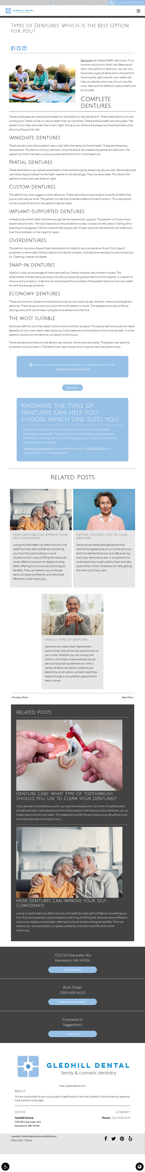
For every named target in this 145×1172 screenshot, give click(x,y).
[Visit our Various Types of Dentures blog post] (72, 614)
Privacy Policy (17, 1140)
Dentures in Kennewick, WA (73, 369)
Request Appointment (72, 1001)
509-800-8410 (94, 448)
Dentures (86, 60)
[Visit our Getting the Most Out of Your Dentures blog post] (104, 509)
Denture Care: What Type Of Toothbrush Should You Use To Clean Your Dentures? (66, 796)
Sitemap (28, 1140)
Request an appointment (39, 448)
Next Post (127, 697)
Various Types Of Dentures (66, 639)
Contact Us (72, 1033)
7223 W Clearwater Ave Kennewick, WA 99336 (79, 2)
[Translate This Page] (140, 1167)
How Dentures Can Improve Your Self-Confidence (62, 903)
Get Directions (72, 969)
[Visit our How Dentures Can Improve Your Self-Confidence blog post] (41, 509)
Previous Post (20, 697)
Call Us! (130, 2)
